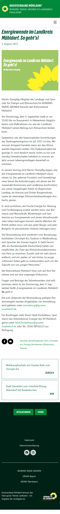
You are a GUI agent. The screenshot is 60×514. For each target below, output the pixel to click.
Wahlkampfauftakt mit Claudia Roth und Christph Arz (30, 369)
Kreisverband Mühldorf (25, 5)
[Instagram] (33, 452)
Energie (27, 344)
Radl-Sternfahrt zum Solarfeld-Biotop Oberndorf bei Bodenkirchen (30, 390)
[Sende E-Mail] (10, 341)
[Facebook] (27, 452)
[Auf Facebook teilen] (4, 341)
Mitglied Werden (23, 412)
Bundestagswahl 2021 (38, 340)
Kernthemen (36, 344)
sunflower (23, 495)
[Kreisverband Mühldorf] (5, 8)
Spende (41, 412)
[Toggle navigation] (55, 22)
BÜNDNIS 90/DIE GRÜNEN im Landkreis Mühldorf (30, 11)
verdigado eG (19, 499)
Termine (23, 348)
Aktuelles (24, 340)
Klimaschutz (48, 344)
